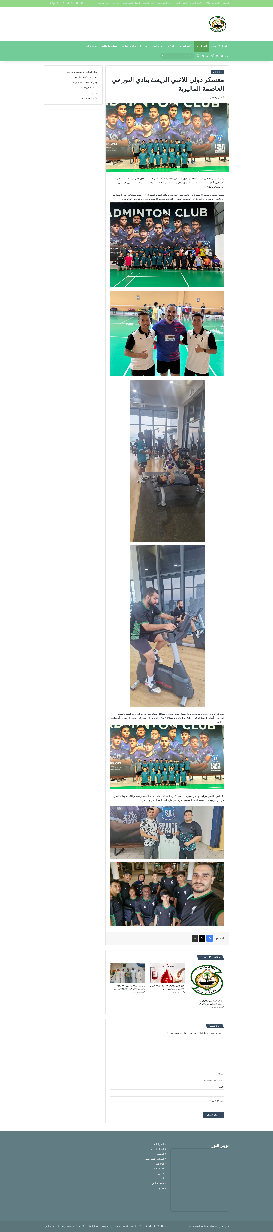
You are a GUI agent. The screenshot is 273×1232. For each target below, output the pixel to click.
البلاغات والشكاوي (109, 46)
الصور (161, 1178)
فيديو (161, 1188)
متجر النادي (157, 46)
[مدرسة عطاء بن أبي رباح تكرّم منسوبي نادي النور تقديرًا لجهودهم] (127, 973)
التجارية (160, 1173)
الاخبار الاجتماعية (219, 46)
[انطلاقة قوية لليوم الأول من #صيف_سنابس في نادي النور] (206, 980)
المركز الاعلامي (215, 97)
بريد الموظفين (164, 3)
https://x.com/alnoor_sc (83, 82)
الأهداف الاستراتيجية (131, 3)
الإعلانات (171, 46)
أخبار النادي (202, 46)
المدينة (221, 1073)
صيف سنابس (103, 3)
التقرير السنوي (180, 3)
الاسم (221, 1087)
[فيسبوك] (209, 938)
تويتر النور (220, 1145)
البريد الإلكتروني (216, 1100)
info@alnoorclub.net (83, 77)
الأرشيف (160, 1154)
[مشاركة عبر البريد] (195, 938)
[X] (202, 938)
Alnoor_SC (86, 93)
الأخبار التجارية (196, 3)
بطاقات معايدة (129, 46)
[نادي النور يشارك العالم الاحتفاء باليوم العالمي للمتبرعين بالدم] (167, 973)
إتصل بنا (115, 3)
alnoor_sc (85, 87)
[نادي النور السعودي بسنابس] (218, 24)
